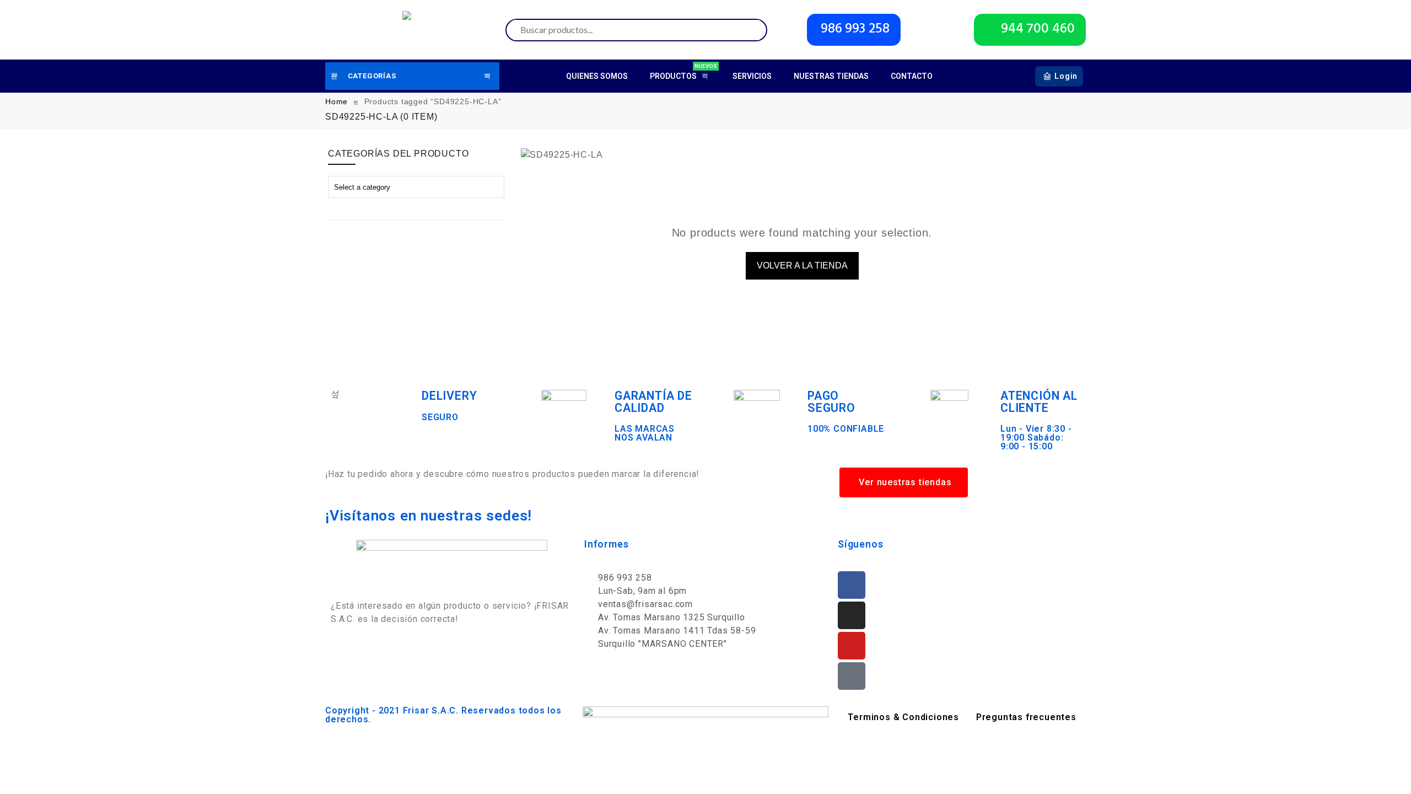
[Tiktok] (851, 676)
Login (1066, 76)
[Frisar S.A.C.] (409, 30)
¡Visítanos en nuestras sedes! (428, 515)
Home (336, 101)
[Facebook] (851, 585)
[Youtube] (851, 645)
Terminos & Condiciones (903, 717)
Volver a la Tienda (802, 265)
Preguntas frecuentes (1026, 717)
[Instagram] (851, 615)
